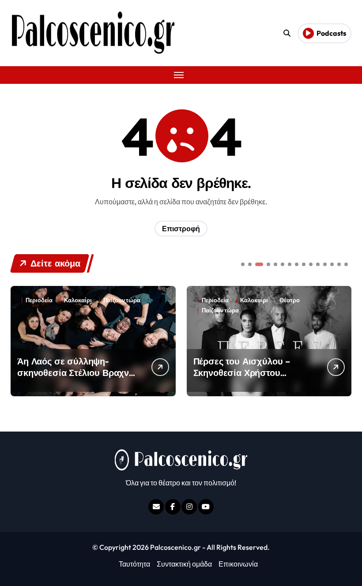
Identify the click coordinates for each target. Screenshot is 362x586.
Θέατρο (289, 300)
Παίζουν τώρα (121, 300)
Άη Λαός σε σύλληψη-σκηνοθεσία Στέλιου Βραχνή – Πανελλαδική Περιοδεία (75, 373)
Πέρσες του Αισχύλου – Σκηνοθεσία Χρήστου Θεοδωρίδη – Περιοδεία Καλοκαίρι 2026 (242, 378)
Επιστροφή (181, 228)
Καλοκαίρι (78, 300)
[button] (342, 340)
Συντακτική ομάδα (184, 564)
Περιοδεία (39, 300)
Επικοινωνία (238, 564)
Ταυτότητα (134, 564)
